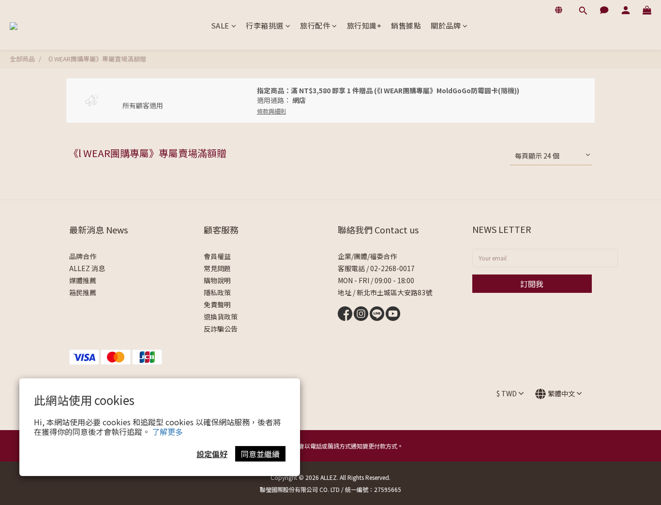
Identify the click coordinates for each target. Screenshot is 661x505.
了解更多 (167, 431)
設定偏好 (211, 454)
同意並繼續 (260, 454)
